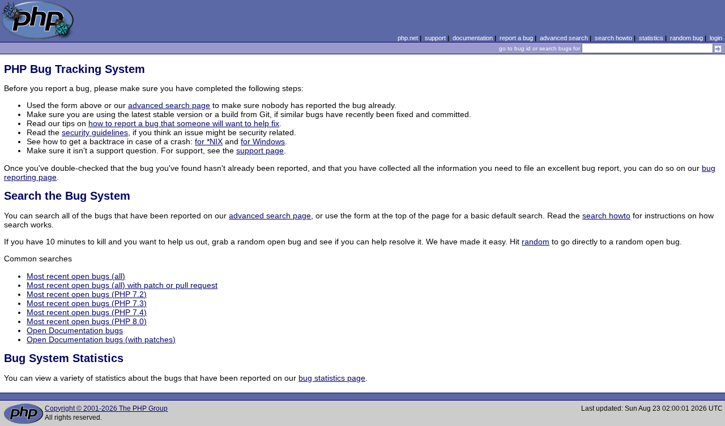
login (716, 38)
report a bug (516, 38)
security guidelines (95, 132)
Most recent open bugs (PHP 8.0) (87, 321)
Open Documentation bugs (75, 330)
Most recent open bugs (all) (76, 276)
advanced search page (169, 105)
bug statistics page (331, 377)
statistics (651, 38)
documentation (473, 38)
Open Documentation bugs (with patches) (101, 339)
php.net (408, 38)
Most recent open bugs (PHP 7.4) (87, 312)
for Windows (263, 141)
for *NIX (209, 141)
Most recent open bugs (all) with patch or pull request (122, 285)
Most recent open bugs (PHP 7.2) (87, 294)
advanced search (564, 38)
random (535, 241)
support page (260, 150)
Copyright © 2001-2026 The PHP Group (106, 408)
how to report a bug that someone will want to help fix (183, 123)
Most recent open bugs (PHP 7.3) (87, 303)
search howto (613, 38)
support (435, 38)
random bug (686, 38)
